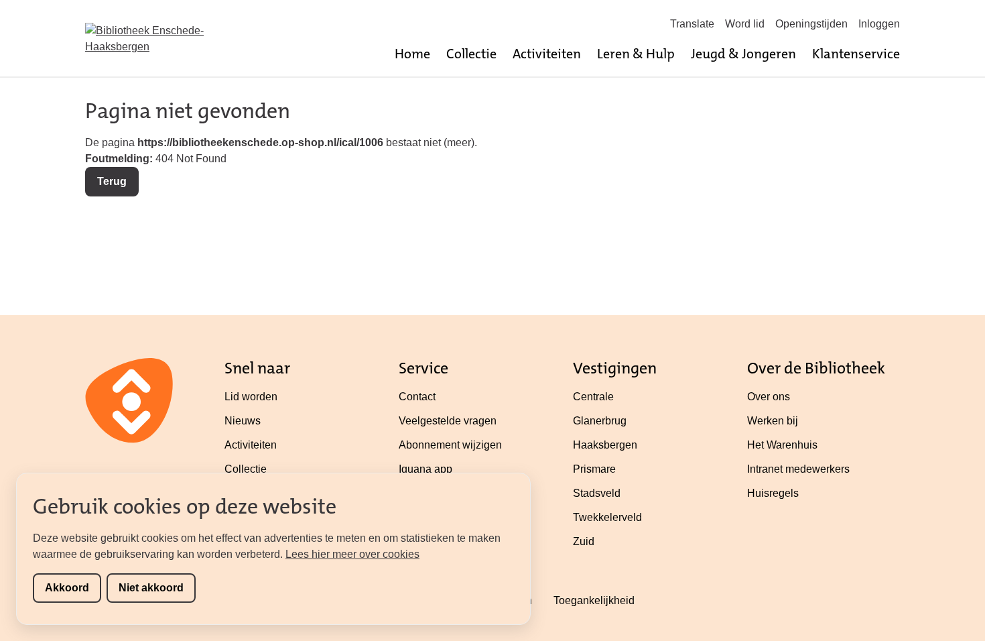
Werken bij (772, 420)
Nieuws (242, 420)
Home (412, 54)
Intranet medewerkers (798, 469)
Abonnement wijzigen (450, 445)
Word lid (745, 24)
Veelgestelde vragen (448, 420)
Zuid (583, 541)
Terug (112, 181)
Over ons (768, 396)
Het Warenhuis (782, 445)
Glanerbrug (600, 420)
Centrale (593, 396)
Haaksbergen (605, 445)
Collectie (471, 54)
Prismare (594, 469)
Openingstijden (811, 24)
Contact (417, 396)
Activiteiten (547, 54)
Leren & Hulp (636, 54)
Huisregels (773, 493)
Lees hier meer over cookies (352, 554)
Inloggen (879, 24)
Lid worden (250, 396)
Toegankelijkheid (594, 600)
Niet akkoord (151, 587)
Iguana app (425, 469)
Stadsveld (596, 493)
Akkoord (67, 587)
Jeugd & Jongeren (743, 54)
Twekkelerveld (607, 517)
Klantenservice (856, 54)
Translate (692, 24)
